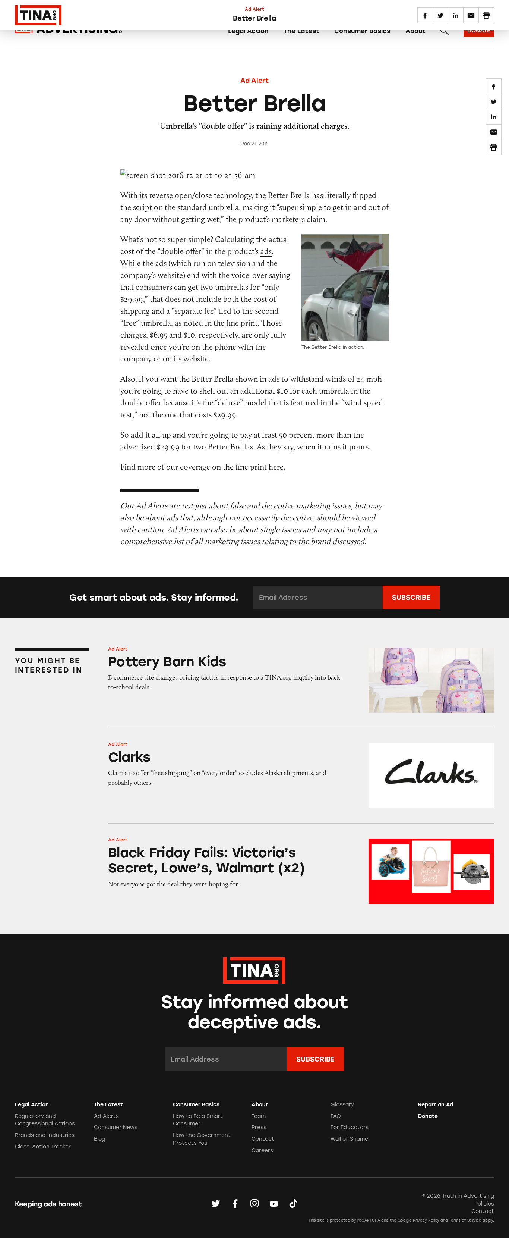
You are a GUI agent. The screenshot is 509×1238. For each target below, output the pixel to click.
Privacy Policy (426, 1220)
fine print (241, 323)
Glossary (342, 1104)
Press (259, 1127)
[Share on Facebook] (493, 86)
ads (266, 251)
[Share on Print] (493, 147)
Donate (428, 1116)
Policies (484, 1204)
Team (259, 1116)
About (415, 31)
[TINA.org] (254, 969)
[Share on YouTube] (274, 1203)
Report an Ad (435, 1104)
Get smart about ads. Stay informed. (153, 597)
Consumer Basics (362, 31)
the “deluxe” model (234, 403)
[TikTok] (293, 1203)
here (276, 467)
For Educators (350, 1127)
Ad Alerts (106, 1116)
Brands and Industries (45, 1135)
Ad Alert (254, 80)
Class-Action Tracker (43, 1147)
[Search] (444, 31)
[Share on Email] (493, 132)
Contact (263, 1139)
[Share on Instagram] (254, 1203)
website (196, 359)
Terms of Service (465, 1220)
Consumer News (115, 1127)
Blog (99, 1139)
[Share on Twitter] (493, 101)
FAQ (336, 1116)
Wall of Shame (349, 1139)
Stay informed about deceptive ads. (254, 1012)
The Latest (301, 31)
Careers (262, 1150)
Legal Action (248, 31)
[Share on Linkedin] (493, 116)
